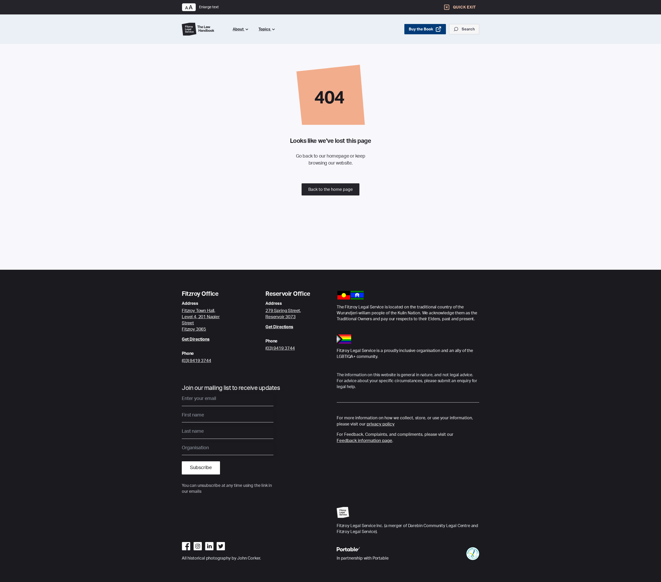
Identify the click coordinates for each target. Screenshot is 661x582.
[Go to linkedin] (209, 546)
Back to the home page (330, 189)
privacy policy (381, 424)
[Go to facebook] (186, 546)
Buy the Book (421, 29)
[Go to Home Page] (203, 29)
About (239, 29)
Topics (264, 29)
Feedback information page (364, 440)
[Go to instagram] (197, 546)
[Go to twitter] (221, 546)
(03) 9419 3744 (196, 360)
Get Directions (196, 339)
